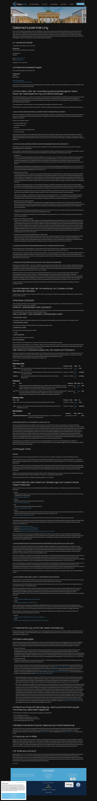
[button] (3, 782)
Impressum (24, 782)
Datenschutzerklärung (19, 782)
